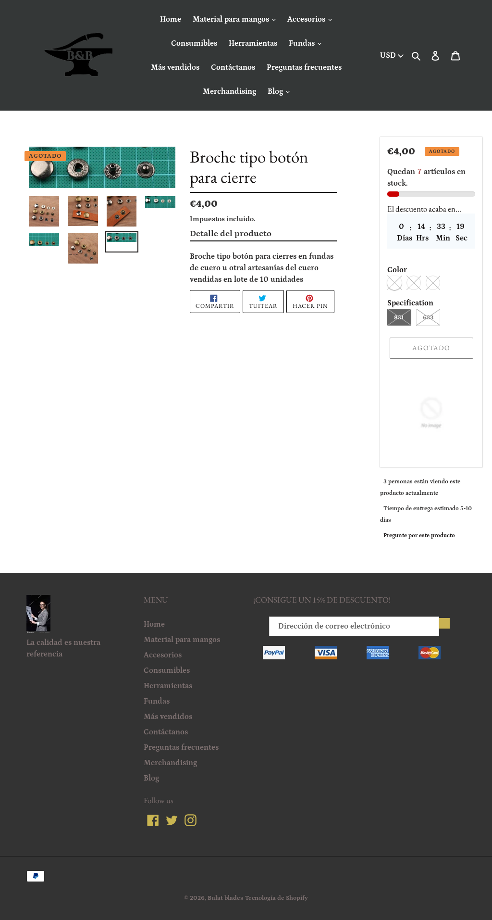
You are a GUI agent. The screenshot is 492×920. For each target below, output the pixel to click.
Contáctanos (233, 67)
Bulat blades (225, 898)
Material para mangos (232, 19)
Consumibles (194, 43)
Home (170, 19)
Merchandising (229, 91)
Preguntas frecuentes (304, 67)
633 (428, 317)
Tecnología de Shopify (276, 898)
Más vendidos (175, 67)
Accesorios (307, 19)
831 (399, 317)
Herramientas (253, 43)
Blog (276, 91)
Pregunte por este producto (419, 535)
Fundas (303, 43)
